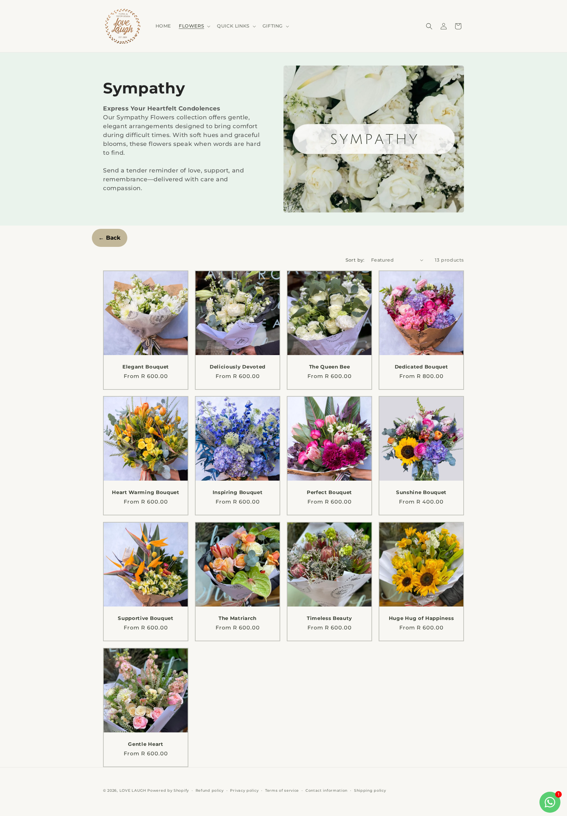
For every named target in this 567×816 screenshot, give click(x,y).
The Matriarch (238, 618)
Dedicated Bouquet (421, 367)
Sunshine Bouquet (421, 492)
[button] (194, 26)
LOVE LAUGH (132, 790)
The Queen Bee (329, 367)
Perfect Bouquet (329, 492)
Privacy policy (244, 790)
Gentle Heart (145, 744)
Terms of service (282, 790)
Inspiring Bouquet (238, 492)
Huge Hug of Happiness (421, 618)
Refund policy (210, 790)
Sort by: (355, 260)
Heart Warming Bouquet (145, 492)
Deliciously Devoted (237, 367)
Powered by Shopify (168, 790)
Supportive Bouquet (145, 618)
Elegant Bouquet (145, 367)
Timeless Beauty (329, 618)
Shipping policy (370, 790)
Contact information (326, 790)
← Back (109, 237)
